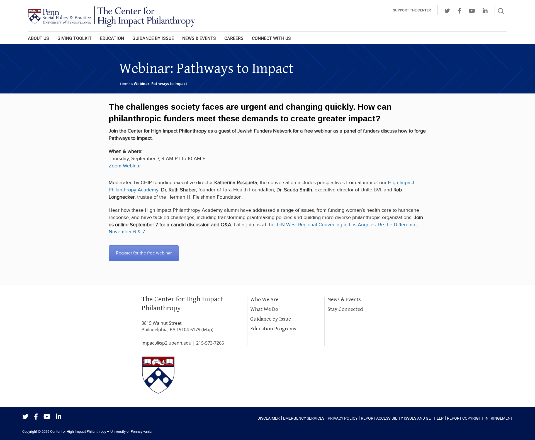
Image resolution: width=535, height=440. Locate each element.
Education (112, 38)
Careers (234, 38)
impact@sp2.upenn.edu (166, 343)
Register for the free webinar (144, 253)
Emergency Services (303, 418)
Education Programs (273, 329)
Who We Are (264, 299)
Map (207, 329)
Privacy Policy (343, 418)
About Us (38, 38)
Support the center (412, 10)
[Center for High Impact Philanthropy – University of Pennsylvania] (191, 15)
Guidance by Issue (153, 38)
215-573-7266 (210, 343)
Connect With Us (271, 38)
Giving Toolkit (74, 38)
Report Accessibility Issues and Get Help (402, 418)
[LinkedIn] (58, 417)
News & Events (199, 38)
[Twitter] (25, 417)
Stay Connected (345, 309)
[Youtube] (46, 417)
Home (125, 83)
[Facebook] (36, 417)
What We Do (264, 309)
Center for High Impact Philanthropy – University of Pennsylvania (101, 431)
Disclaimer (268, 418)
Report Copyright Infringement (480, 418)
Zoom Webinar (125, 166)
